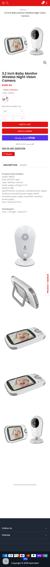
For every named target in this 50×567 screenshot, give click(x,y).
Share (9, 154)
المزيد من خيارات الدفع (25, 143)
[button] (3, 3)
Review (23, 165)
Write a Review (10, 89)
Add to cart (25, 124)
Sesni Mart (34, 563)
